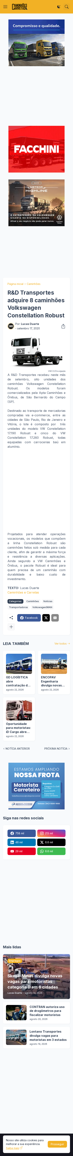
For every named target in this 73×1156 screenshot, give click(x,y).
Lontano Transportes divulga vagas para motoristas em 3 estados (48, 1035)
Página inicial (15, 283)
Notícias (47, 601)
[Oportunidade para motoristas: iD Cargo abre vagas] (19, 710)
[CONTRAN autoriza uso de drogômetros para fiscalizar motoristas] (16, 1012)
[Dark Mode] (59, 6)
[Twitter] (46, 618)
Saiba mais (12, 1148)
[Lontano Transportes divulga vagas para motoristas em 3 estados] (16, 1037)
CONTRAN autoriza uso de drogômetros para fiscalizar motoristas (47, 1011)
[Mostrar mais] (11, 627)
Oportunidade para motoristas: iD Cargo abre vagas (18, 728)
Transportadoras (18, 607)
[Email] (55, 618)
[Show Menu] (5, 6)
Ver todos (60, 643)
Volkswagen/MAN (42, 607)
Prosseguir (57, 1144)
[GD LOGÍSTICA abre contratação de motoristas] (19, 664)
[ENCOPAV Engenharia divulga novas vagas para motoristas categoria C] (54, 664)
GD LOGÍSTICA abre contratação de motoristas (17, 681)
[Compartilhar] (62, 326)
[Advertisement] (36, 96)
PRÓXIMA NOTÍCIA (55, 748)
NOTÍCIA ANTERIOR (18, 748)
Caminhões (33, 283)
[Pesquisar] (66, 6)
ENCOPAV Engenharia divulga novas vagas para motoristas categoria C (51, 681)
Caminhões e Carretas (23, 592)
